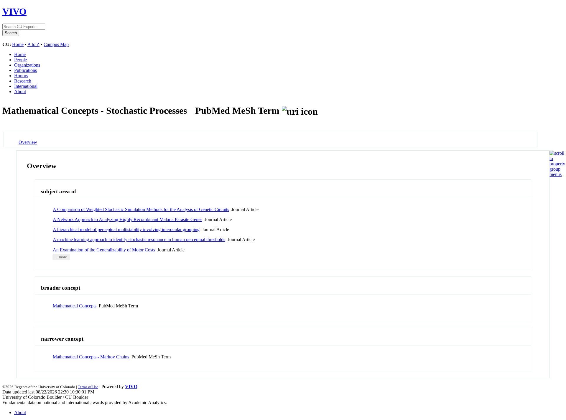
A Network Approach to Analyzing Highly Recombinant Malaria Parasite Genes (127, 219)
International (25, 86)
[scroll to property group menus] (557, 174)
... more (61, 257)
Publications (25, 70)
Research (22, 80)
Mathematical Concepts (74, 305)
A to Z (33, 44)
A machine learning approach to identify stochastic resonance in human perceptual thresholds (139, 239)
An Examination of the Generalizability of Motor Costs (104, 249)
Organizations (27, 64)
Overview (28, 142)
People (20, 59)
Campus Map (56, 44)
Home (18, 44)
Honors (21, 75)
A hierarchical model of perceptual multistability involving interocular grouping (126, 229)
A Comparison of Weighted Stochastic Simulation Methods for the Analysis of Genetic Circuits (141, 209)
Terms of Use (88, 387)
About (20, 91)
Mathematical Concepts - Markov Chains (91, 356)
